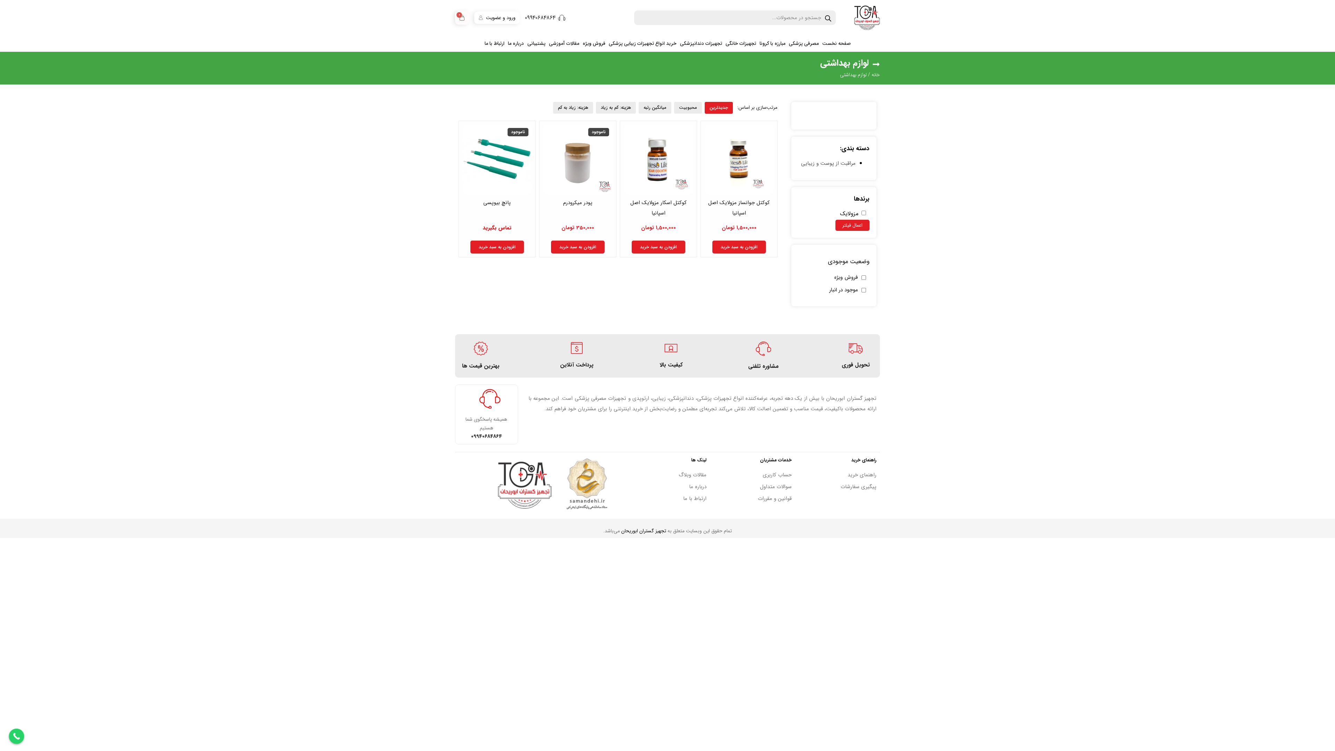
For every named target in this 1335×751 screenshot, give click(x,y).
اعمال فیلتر (852, 225)
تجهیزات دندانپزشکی (701, 43)
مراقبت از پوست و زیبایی (828, 163)
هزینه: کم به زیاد (616, 107)
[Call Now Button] (16, 736)
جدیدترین (719, 107)
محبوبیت (688, 107)
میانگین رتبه (655, 107)
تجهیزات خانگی (741, 43)
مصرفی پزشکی (804, 43)
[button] (757, 107)
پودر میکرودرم (577, 203)
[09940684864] (562, 18)
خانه (876, 75)
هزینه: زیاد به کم (573, 107)
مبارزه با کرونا (772, 43)
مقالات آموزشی (564, 43)
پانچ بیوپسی (497, 203)
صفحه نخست (836, 43)
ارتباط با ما (494, 43)
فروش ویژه (594, 43)
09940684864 (540, 18)
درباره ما (516, 43)
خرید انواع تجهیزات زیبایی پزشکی (643, 43)
